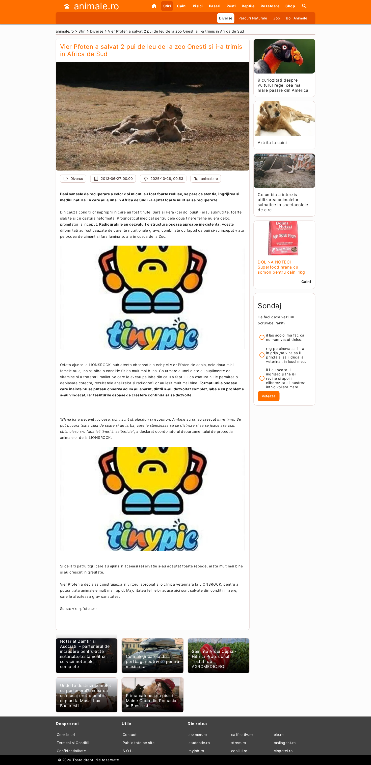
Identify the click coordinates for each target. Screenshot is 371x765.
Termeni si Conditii (73, 742)
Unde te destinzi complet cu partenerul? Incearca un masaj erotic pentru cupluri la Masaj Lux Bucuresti (85, 695)
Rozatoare (270, 6)
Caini (182, 6)
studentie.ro (199, 742)
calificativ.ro (242, 734)
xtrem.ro (238, 742)
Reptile (248, 6)
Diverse (225, 18)
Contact (130, 734)
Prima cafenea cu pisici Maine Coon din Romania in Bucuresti (151, 700)
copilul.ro (239, 751)
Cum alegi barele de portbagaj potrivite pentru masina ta (152, 661)
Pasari (215, 6)
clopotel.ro (283, 751)
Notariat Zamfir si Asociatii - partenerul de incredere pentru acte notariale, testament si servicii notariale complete (85, 654)
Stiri (167, 6)
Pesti (231, 6)
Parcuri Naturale (252, 18)
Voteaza (268, 396)
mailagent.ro (285, 742)
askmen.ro (198, 734)
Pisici (198, 6)
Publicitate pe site (139, 742)
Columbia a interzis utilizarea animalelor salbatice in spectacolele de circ (283, 202)
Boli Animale (296, 18)
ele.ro (279, 734)
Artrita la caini (272, 142)
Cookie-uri (66, 734)
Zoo (276, 18)
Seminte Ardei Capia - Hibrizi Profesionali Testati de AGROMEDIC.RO (214, 659)
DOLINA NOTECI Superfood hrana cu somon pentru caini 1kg (281, 267)
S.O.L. (128, 751)
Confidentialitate (71, 751)
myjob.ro (196, 751)
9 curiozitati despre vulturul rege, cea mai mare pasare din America (283, 85)
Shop (290, 6)
